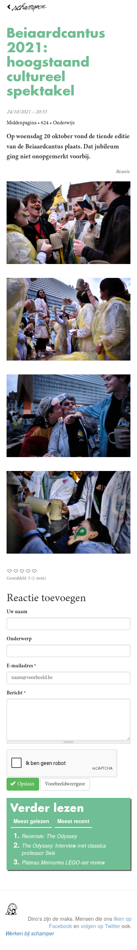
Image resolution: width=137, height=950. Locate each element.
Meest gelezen (33, 821)
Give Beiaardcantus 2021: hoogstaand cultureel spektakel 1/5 (10, 571)
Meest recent (73, 821)
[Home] (68, 7)
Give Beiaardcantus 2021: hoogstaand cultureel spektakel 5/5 (34, 571)
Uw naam (17, 612)
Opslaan (25, 784)
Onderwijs (64, 123)
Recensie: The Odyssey (49, 836)
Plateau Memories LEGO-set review (63, 862)
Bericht (16, 693)
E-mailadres (21, 666)
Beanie (123, 171)
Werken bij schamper (29, 933)
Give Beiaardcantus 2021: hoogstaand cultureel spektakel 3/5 (22, 571)
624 (45, 123)
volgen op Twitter (100, 926)
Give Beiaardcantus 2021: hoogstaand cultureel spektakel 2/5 (16, 571)
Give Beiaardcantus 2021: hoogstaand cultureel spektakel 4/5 (28, 571)
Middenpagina (22, 123)
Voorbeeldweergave (65, 784)
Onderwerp (19, 639)
